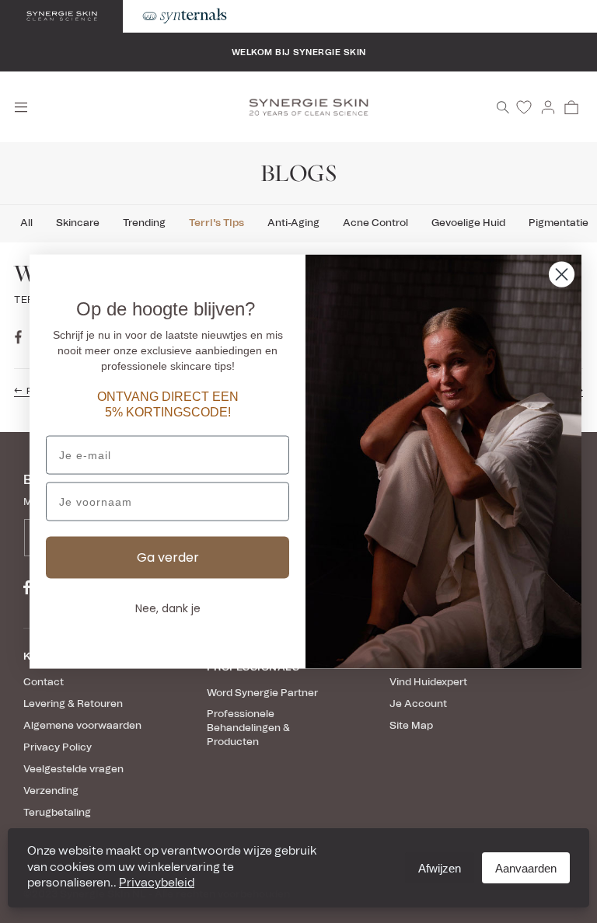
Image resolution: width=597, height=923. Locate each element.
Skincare (78, 223)
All (26, 223)
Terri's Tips (216, 223)
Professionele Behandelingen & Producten (248, 728)
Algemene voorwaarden (82, 726)
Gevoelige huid (468, 223)
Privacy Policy (57, 748)
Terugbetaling (57, 813)
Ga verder (168, 557)
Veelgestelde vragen (73, 770)
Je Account (418, 704)
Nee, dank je (168, 608)
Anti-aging (293, 223)
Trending (144, 223)
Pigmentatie (558, 223)
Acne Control (375, 223)
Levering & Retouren (73, 704)
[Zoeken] (503, 107)
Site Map (411, 726)
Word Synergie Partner (262, 693)
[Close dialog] (561, 274)
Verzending (51, 791)
